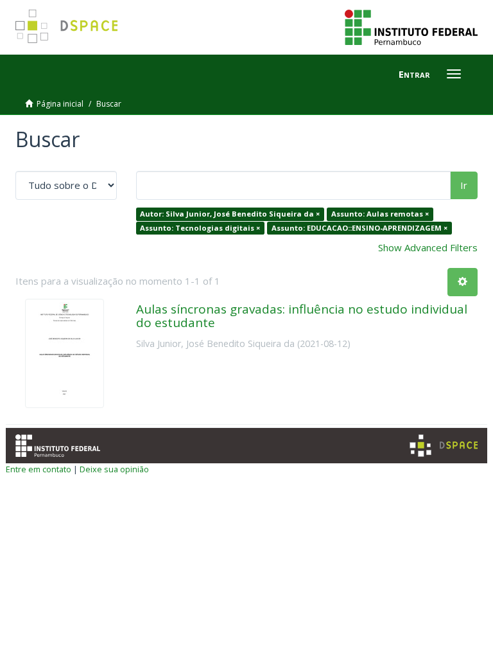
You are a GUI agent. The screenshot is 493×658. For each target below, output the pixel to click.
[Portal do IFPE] (411, 26)
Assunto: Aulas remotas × (380, 213)
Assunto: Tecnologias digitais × (200, 228)
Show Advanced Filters (428, 247)
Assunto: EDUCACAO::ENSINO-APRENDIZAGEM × (359, 228)
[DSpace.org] (444, 445)
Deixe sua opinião (114, 469)
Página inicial (60, 103)
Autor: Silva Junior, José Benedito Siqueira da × (230, 213)
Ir (463, 185)
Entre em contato (38, 469)
